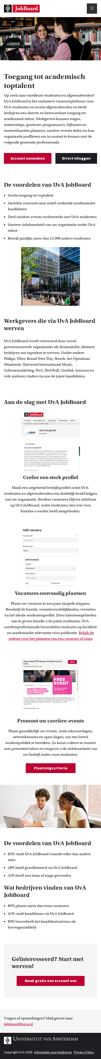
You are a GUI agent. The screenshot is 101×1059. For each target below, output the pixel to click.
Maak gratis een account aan (50, 980)
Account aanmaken (28, 158)
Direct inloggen (76, 158)
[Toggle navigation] (92, 8)
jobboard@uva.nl (18, 1024)
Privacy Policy (84, 1052)
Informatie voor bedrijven (53, 1052)
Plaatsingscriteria (50, 768)
